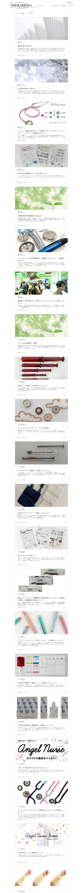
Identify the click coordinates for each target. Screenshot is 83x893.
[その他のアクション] (65, 42)
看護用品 (22, 13)
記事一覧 (17, 13)
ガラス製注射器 (30, 13)
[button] (66, 13)
